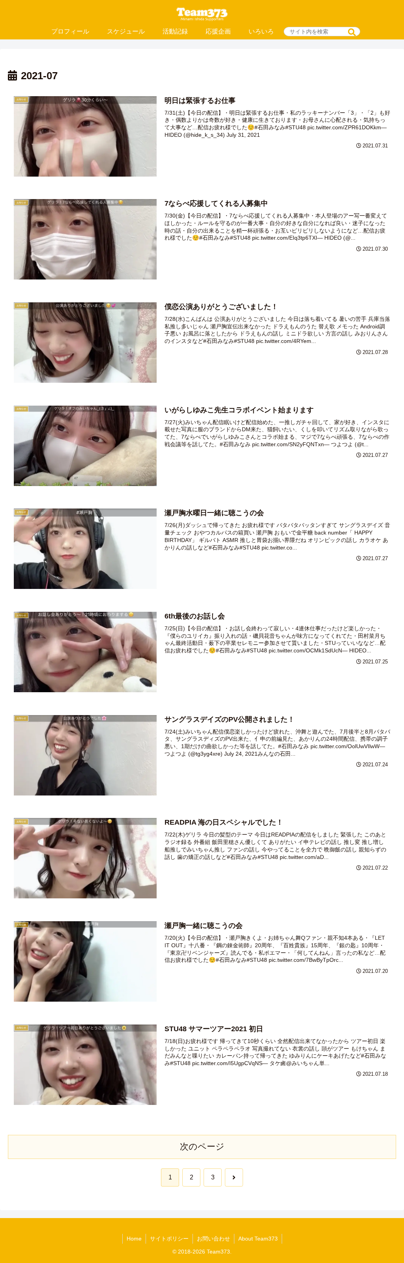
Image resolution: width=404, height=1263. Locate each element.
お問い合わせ (213, 1238)
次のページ (202, 1146)
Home (134, 1238)
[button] (352, 32)
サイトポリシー (169, 1238)
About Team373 (258, 1238)
